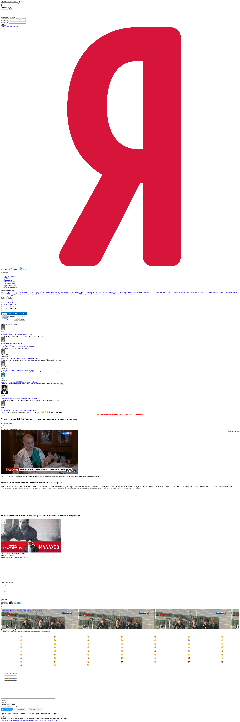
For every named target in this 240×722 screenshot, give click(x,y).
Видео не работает (8, 555)
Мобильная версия (33, 720)
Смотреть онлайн (233, 431)
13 (8, 304)
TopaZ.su (3, 713)
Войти (11, 9)
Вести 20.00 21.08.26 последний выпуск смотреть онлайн (19, 358)
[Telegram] (7, 603)
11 (4, 304)
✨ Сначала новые (20, 709)
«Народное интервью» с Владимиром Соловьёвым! (17, 346)
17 (2, 306)
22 (13, 306)
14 (11, 304)
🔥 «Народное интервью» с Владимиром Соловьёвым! (120, 414)
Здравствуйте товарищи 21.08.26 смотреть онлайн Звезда (19, 382)
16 (15, 304)
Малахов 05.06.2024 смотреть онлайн (13, 553)
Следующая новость (22, 557)
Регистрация (5, 9)
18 (4, 306)
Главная (3, 720)
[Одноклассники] (4, 603)
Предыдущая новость (9, 557)
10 (2, 304)
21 (11, 306)
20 (8, 306)
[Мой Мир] (17, 603)
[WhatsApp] (15, 603)
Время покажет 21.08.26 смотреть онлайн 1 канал (16, 334)
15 (13, 304)
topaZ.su (3, 717)
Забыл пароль (13, 26)
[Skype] (20, 603)
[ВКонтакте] (2, 603)
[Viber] (12, 603)
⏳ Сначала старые (35, 709)
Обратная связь (11, 720)
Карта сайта (53, 720)
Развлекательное (15, 429)
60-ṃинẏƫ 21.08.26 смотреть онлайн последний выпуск (18, 410)
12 (6, 304)
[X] (10, 603)
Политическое (44, 720)
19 (6, 306)
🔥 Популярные (7, 709)
